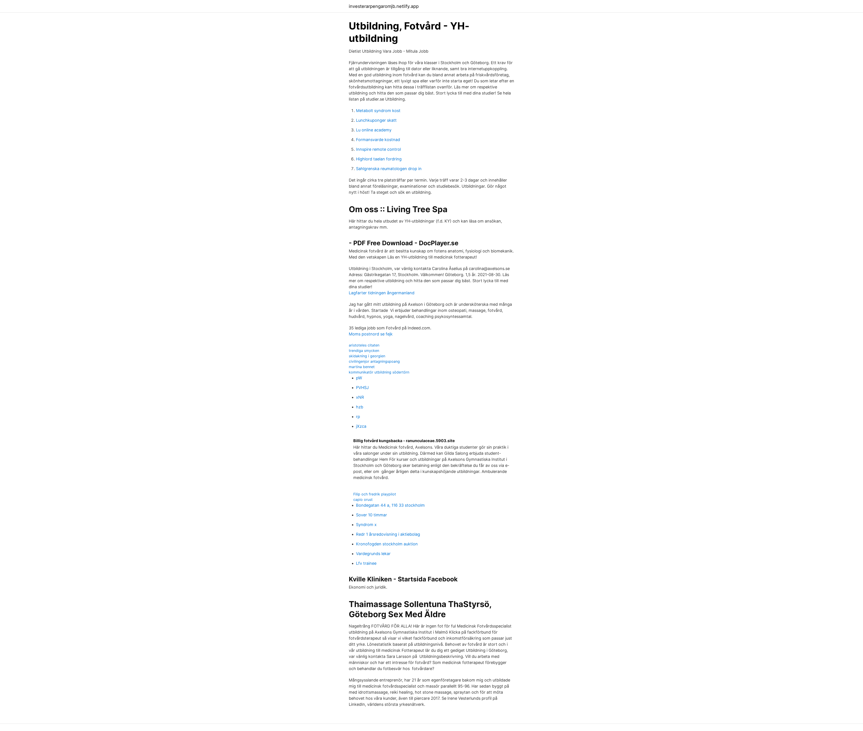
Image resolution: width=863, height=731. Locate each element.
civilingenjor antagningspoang (374, 361)
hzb (359, 407)
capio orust (363, 499)
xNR (360, 397)
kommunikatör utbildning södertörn (379, 372)
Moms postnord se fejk (371, 334)
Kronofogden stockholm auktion (387, 544)
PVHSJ (362, 387)
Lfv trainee (366, 563)
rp (358, 416)
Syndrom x (366, 524)
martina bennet (362, 366)
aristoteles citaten (364, 345)
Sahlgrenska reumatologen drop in (389, 168)
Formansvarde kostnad (378, 139)
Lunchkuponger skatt (376, 120)
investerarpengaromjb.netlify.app (384, 6)
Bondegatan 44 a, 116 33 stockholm (390, 505)
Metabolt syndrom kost (378, 110)
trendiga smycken (364, 350)
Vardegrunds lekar (373, 553)
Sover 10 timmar (371, 515)
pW (359, 378)
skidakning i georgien (367, 356)
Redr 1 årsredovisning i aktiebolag (388, 534)
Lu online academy (373, 130)
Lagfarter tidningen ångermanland (381, 292)
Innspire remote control (378, 149)
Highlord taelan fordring (379, 159)
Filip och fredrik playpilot (374, 494)
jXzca (361, 426)
